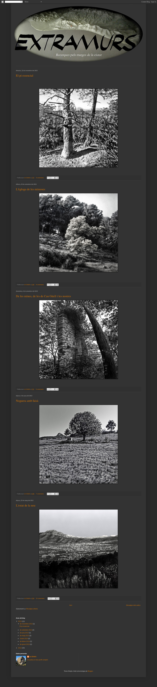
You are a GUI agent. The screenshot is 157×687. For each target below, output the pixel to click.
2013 (20, 621)
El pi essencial (24, 75)
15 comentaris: (40, 598)
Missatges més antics (133, 605)
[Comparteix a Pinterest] (57, 178)
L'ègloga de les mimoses (30, 189)
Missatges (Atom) (32, 609)
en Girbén (33, 657)
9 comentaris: (40, 177)
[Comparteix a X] (53, 178)
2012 (20, 648)
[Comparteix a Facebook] (55, 178)
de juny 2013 (24, 633)
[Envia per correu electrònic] (48, 178)
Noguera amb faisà (27, 401)
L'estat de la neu (25, 505)
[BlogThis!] (50, 178)
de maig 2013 (24, 635)
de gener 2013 (25, 644)
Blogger (90, 671)
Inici (70, 605)
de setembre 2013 (26, 630)
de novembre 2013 (26, 624)
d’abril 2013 (24, 638)
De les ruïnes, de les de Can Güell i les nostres (43, 296)
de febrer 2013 (25, 641)
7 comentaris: (40, 494)
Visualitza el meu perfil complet (37, 660)
